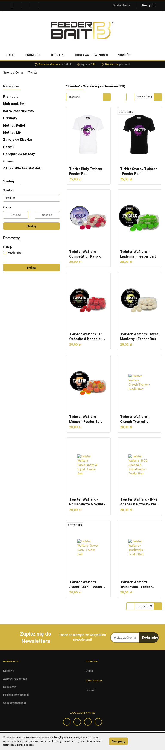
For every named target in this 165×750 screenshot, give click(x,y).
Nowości (124, 55)
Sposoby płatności (14, 702)
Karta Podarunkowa (19, 111)
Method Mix (12, 132)
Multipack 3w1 (15, 104)
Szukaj (31, 226)
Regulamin (9, 686)
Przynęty (10, 118)
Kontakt (90, 690)
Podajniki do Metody (19, 154)
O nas (89, 670)
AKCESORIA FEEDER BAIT (23, 168)
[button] (11, 661)
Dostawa (8, 670)
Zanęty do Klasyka (18, 140)
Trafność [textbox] (74, 97)
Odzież (9, 161)
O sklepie (58, 55)
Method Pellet (14, 125)
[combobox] (88, 97)
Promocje (11, 97)
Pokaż (31, 267)
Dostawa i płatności (91, 55)
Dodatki (9, 147)
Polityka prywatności (16, 694)
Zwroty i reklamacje (15, 678)
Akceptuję (118, 741)
